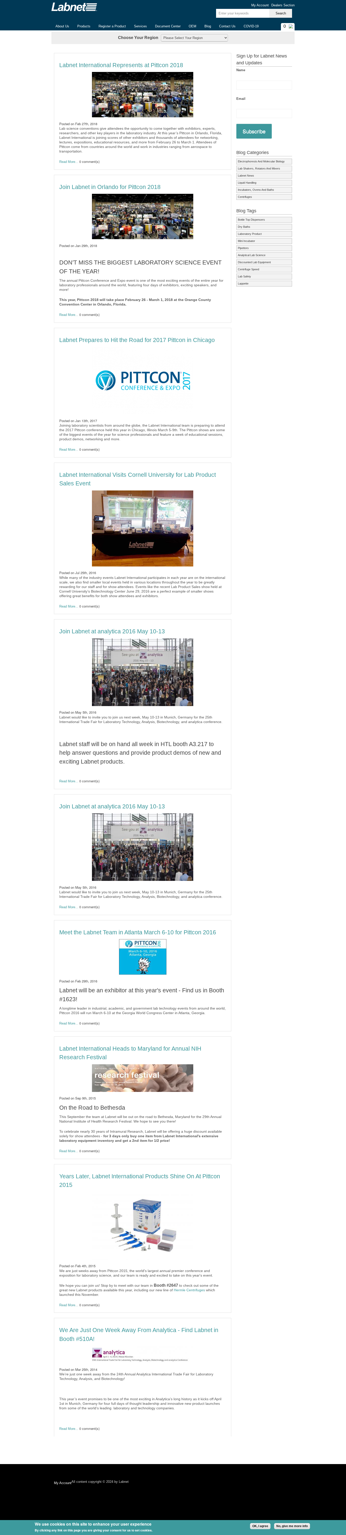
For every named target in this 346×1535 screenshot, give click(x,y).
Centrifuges (245, 196)
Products (81, 26)
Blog (207, 26)
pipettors (243, 248)
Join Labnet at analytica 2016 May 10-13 (112, 631)
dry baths (244, 226)
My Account (260, 5)
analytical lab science (251, 255)
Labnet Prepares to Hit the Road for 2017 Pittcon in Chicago (137, 340)
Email (240, 99)
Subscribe (254, 131)
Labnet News (246, 175)
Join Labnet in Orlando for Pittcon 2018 (110, 187)
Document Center (168, 26)
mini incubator (246, 240)
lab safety (244, 276)
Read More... (68, 162)
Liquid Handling (247, 182)
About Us (60, 26)
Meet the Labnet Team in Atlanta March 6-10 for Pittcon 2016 (137, 932)
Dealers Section (283, 5)
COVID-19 (251, 26)
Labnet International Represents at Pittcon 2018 (121, 65)
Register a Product (112, 26)
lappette (243, 283)
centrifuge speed (248, 269)
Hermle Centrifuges (189, 1290)
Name (240, 70)
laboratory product (250, 233)
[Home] (74, 7)
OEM (192, 26)
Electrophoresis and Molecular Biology (261, 161)
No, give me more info (292, 1526)
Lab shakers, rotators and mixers (259, 168)
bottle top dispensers (251, 219)
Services (140, 26)
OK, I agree (260, 1526)
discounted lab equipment (254, 262)
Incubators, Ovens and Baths (256, 189)
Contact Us (227, 26)
